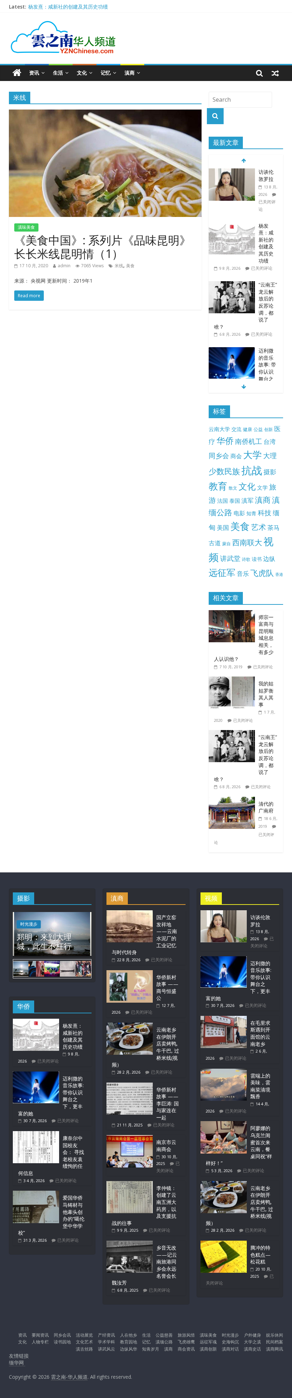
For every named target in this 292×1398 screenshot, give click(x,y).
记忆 (106, 72)
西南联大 (247, 542)
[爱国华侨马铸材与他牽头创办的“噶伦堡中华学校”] (36, 1194)
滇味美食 (26, 227)
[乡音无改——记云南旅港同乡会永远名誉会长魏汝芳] (129, 1244)
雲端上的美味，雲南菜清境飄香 (260, 1086)
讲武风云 (106, 1349)
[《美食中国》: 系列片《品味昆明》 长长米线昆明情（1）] (105, 114)
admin (64, 266)
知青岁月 (150, 1349)
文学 (262, 487)
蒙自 (226, 543)
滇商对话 (230, 1349)
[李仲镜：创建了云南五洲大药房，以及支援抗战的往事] (129, 1184)
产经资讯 (106, 1335)
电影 (239, 513)
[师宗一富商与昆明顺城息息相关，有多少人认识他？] (234, 614)
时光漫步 (28, 924)
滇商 (130, 72)
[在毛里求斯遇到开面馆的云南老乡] (223, 1019)
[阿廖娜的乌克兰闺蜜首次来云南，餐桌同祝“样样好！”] (223, 1124)
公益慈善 (164, 1335)
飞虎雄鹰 (186, 1342)
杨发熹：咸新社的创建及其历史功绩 (68, 6)
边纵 (269, 558)
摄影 (270, 471)
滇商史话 (252, 1349)
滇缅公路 (164, 1342)
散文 (233, 488)
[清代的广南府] (234, 800)
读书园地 (62, 1342)
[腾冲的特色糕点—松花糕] (223, 1244)
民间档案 (274, 1342)
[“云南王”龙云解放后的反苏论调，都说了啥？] (232, 285)
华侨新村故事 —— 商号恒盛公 (167, 988)
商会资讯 (186, 1349)
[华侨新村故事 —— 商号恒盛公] (129, 973)
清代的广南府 (266, 807)
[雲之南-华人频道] (17, 73)
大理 (270, 455)
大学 (252, 455)
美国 (223, 527)
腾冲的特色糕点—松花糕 (260, 1254)
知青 (251, 513)
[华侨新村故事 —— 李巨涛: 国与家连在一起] (129, 1086)
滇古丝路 (84, 1349)
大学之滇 (252, 1342)
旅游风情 (186, 1335)
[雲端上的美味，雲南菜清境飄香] (223, 1072)
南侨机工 (248, 441)
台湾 (270, 441)
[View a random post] (275, 72)
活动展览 (84, 1335)
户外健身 (252, 1335)
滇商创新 (208, 1349)
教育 (218, 486)
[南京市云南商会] (129, 1138)
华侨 (225, 440)
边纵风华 (128, 1349)
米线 (119, 266)
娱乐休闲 (274, 1335)
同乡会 (219, 455)
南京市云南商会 (166, 1146)
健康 (247, 429)
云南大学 (219, 429)
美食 (130, 266)
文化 (82, 72)
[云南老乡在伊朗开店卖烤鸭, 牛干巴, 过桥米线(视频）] (129, 1026)
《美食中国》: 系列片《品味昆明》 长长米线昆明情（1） (102, 246)
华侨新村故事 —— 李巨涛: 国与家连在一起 (167, 1103)
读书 (257, 559)
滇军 (247, 500)
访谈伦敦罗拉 (266, 175)
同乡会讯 (62, 1335)
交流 (236, 429)
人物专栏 (40, 1342)
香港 (279, 574)
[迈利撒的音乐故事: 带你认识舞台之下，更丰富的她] (232, 351)
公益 (258, 429)
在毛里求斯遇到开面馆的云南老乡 (260, 1033)
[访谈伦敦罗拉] (232, 172)
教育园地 (128, 1342)
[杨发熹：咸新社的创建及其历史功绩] (232, 226)
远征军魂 (208, 1342)
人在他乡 (128, 1335)
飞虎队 (262, 573)
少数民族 (224, 471)
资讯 (34, 72)
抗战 (251, 470)
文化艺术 (84, 1342)
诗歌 (246, 559)
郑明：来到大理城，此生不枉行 (44, 941)
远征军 (222, 572)
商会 (236, 456)
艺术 (258, 527)
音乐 (243, 573)
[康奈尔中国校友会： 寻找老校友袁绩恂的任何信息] (36, 1134)
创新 (268, 429)
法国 (222, 500)
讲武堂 (230, 558)
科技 (264, 512)
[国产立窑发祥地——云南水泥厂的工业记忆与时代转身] (129, 913)
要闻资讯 (40, 1335)
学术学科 (106, 1342)
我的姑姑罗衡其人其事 (266, 694)
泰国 (234, 500)
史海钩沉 (230, 1342)
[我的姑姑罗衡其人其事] (234, 680)
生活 (58, 72)
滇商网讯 (274, 1349)
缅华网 (17, 1362)
